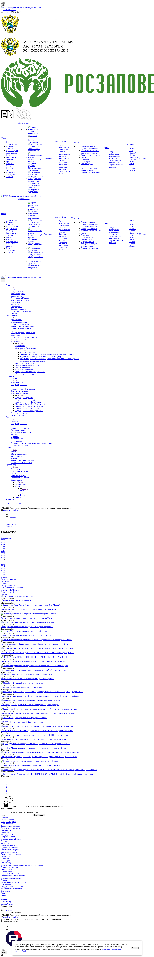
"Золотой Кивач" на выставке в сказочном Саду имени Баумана (27, 679)
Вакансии (10, 164)
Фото (22, 491)
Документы (33, 192)
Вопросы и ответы (10, 169)
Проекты (31, 166)
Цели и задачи (12, 151)
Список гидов (87, 164)
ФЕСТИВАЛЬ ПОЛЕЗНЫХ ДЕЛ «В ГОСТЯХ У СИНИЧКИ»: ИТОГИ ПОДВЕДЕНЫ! (37, 653)
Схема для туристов (89, 153)
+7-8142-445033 (9, 10)
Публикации (33, 174)
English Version (7, 904)
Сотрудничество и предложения (35, 182)
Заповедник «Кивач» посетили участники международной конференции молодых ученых (38, 713)
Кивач (3, 893)
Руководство (11, 161)
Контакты (143, 158)
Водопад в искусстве (63, 164)
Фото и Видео (132, 169)
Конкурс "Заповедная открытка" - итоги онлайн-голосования (26, 635)
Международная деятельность (34, 169)
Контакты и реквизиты (11, 158)
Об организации (11, 143)
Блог (3, 897)
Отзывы (9, 177)
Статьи (132, 155)
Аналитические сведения (34, 186)
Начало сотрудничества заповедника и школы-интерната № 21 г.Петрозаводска (34, 670)
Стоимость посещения (90, 151)
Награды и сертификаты (11, 173)
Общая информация (64, 146)
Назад (15, 287)
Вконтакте (13, 515)
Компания (5, 817)
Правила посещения (89, 148)
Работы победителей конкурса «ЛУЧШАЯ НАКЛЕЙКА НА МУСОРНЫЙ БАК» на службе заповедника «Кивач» (48, 774)
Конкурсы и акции (133, 158)
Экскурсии (85, 157)
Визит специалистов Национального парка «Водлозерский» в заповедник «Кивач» (35, 644)
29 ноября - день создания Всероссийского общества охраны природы (30, 705)
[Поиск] (3, 280)
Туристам (75, 142)
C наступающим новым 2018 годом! (16, 601)
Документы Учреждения (30, 352)
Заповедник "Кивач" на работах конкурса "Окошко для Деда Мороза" (30, 609)
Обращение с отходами (90, 172)
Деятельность (23, 123)
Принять (135, 948)
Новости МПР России (133, 163)
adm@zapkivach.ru (10, 510)
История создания (9, 147)
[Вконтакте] (7, 926)
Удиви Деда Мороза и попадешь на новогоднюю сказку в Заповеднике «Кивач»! (34, 748)
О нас (3, 138)
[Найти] (3, 4)
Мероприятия (114, 156)
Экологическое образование (115, 161)
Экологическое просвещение (34, 150)
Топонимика (64, 150)
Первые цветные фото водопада (64, 154)
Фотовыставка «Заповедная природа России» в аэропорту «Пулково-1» (30, 765)
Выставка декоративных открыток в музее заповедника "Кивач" (27, 618)
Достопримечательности (91, 155)
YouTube (12, 518)
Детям (106, 148)
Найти (4, 953)
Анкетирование (87, 161)
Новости (4, 900)
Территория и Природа (11, 154)
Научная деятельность (33, 141)
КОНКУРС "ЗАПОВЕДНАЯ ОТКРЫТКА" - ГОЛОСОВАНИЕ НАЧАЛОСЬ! (33, 661)
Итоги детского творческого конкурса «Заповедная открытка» (27, 627)
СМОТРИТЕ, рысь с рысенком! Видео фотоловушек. (23, 722)
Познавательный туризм (11, 878)
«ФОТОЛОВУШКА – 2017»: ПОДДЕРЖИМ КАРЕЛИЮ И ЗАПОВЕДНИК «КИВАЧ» (37, 731)
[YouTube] (7, 929)
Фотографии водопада (64, 159)
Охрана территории (33, 132)
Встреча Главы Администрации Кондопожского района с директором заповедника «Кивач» (39, 757)
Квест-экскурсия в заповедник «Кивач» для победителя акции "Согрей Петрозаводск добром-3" (41, 696)
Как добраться (12, 166)
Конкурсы (113, 158)
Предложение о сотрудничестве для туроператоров (89, 168)
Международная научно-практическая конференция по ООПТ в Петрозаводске (34, 739)
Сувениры (85, 159)
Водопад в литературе (63, 168)
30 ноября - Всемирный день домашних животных (22, 687)
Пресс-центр (130, 144)
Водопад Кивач (60, 141)
